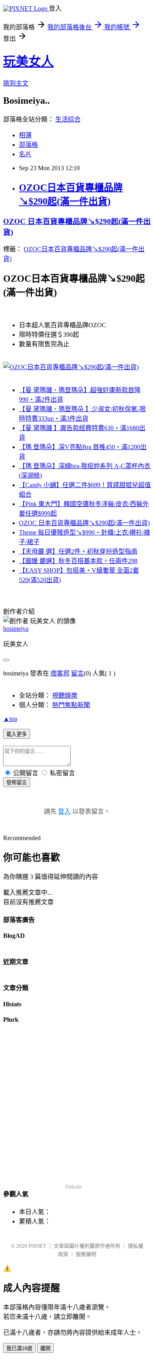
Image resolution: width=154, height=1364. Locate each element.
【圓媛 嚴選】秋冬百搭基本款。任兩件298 (78, 561)
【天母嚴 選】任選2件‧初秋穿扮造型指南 (78, 551)
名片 (25, 154)
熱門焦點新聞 (71, 705)
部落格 (28, 144)
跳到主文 (15, 83)
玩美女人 (28, 61)
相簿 (25, 135)
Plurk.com (73, 1186)
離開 (45, 1348)
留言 (77, 673)
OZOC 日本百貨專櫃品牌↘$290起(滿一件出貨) (84, 523)
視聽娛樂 (64, 695)
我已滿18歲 (19, 1348)
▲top (10, 718)
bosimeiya (15, 628)
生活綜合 (68, 119)
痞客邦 (60, 673)
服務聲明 (86, 1254)
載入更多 (16, 734)
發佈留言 (16, 782)
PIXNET (37, 1246)
